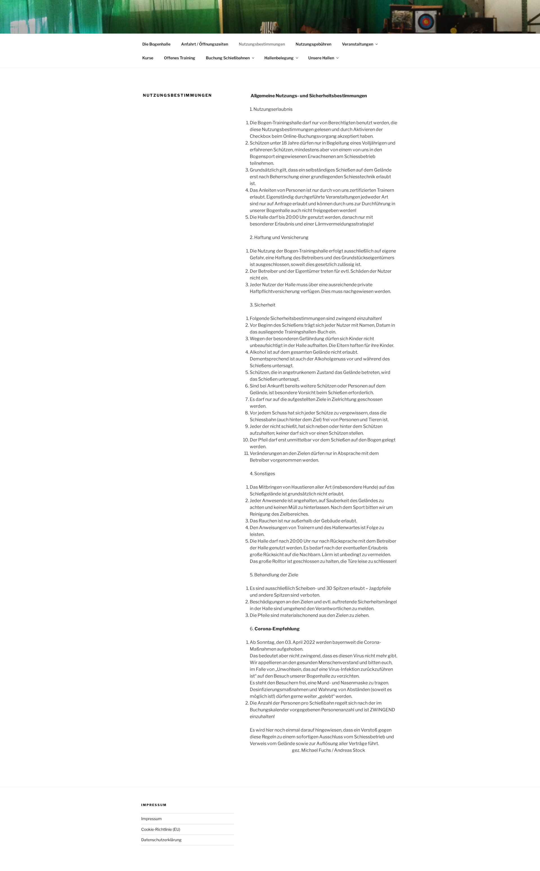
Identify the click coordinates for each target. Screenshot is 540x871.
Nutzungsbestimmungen (262, 44)
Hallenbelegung (279, 57)
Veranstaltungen (357, 44)
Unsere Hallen (321, 57)
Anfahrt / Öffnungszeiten (204, 44)
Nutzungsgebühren (313, 44)
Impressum (151, 818)
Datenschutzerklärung (161, 839)
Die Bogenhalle (156, 44)
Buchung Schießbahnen (228, 57)
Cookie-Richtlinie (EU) (160, 829)
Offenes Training (179, 57)
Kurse (147, 57)
